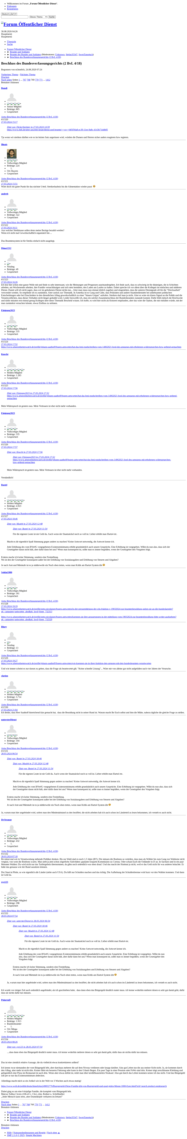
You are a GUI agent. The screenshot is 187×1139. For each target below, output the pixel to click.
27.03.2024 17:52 (9, 344)
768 (28, 80)
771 (41, 80)
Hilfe (9, 1132)
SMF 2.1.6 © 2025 (16, 1135)
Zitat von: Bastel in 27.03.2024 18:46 (24, 758)
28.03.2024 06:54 (9, 753)
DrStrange (6, 819)
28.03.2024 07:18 (9, 856)
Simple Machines (34, 1135)
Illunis (4, 144)
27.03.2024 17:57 (9, 447)
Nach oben (6, 1104)
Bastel (4, 485)
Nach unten (6, 80)
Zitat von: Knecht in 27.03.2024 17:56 (25, 452)
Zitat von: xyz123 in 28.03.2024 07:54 (24, 1047)
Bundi (4, 88)
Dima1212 (6, 248)
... (21, 80)
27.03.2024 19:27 (9, 660)
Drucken (5, 77)
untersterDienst (9, 719)
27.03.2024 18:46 (9, 519)
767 (24, 80)
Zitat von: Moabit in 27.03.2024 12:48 (25, 524)
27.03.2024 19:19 (9, 606)
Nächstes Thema (27, 74)
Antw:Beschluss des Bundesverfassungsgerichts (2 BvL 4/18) (29, 117)
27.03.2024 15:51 (9, 184)
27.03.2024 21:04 (9, 710)
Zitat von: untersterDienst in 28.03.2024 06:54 (28, 921)
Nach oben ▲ (53, 1132)
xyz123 (4, 882)
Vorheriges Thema (9, 74)
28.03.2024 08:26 (9, 1042)
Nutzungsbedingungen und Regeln (29, 1132)
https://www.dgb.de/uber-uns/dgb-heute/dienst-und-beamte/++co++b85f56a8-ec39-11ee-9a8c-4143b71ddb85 (57, 129)
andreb (4, 194)
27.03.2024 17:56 (9, 388)
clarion (4, 676)
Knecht (4, 354)
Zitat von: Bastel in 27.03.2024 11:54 (30, 529)
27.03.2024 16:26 (9, 282)
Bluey (4, 627)
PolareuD (6, 1000)
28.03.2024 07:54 (9, 916)
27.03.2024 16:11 (9, 227)
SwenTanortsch (86, 54)
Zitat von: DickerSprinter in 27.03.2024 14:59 (28, 127)
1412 (48, 80)
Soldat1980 (6, 572)
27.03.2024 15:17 (9, 122)
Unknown (60, 54)
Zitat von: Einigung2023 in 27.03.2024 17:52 (28, 393)
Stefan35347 (71, 54)
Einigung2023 (8, 310)
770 (37, 80)
